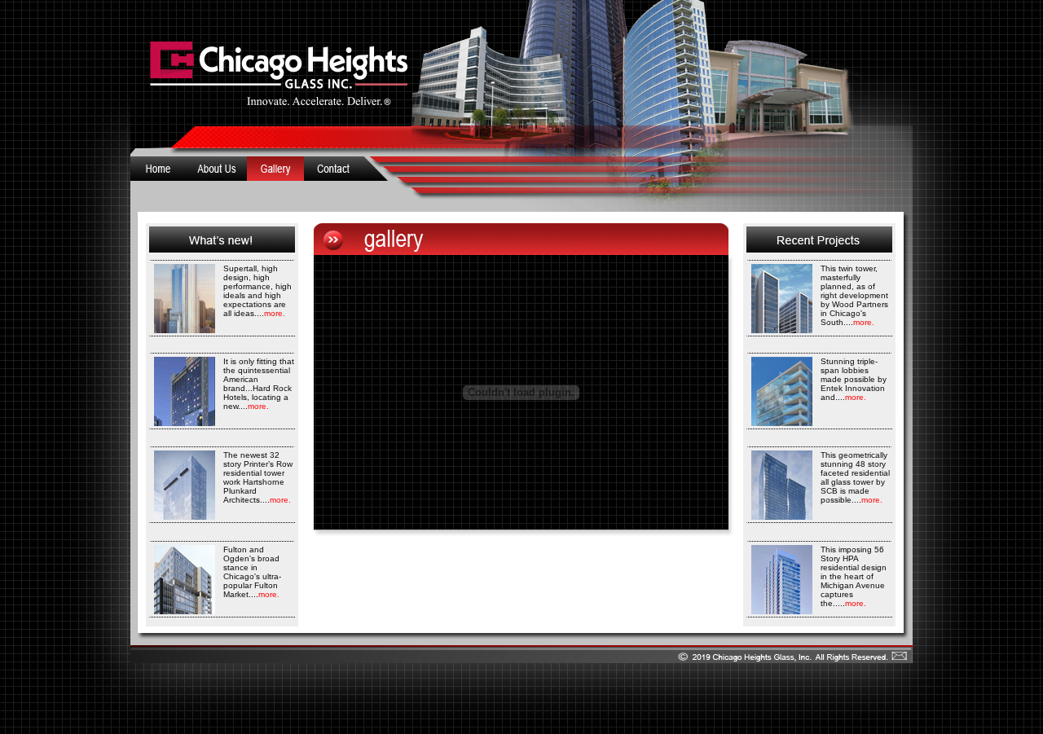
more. (274, 313)
